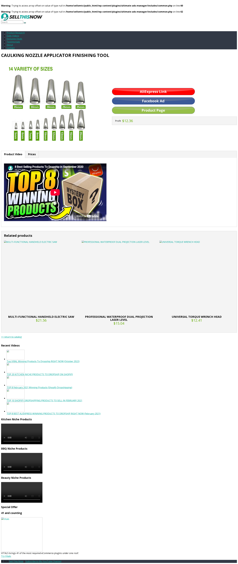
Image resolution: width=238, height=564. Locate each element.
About (10, 44)
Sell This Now (16, 561)
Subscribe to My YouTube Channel (43, 561)
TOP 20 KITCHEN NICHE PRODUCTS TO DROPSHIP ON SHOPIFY (40, 374)
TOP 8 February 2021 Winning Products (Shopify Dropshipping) (39, 387)
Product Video (13, 154)
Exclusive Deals (14, 38)
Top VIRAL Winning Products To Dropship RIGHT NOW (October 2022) (43, 361)
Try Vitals (6, 556)
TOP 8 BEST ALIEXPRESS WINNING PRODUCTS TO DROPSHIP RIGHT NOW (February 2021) (54, 413)
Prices (32, 154)
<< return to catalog (11, 336)
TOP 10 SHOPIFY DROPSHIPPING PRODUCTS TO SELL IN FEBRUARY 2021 (44, 400)
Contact (11, 47)
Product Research (16, 32)
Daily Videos (13, 35)
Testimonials (13, 41)
